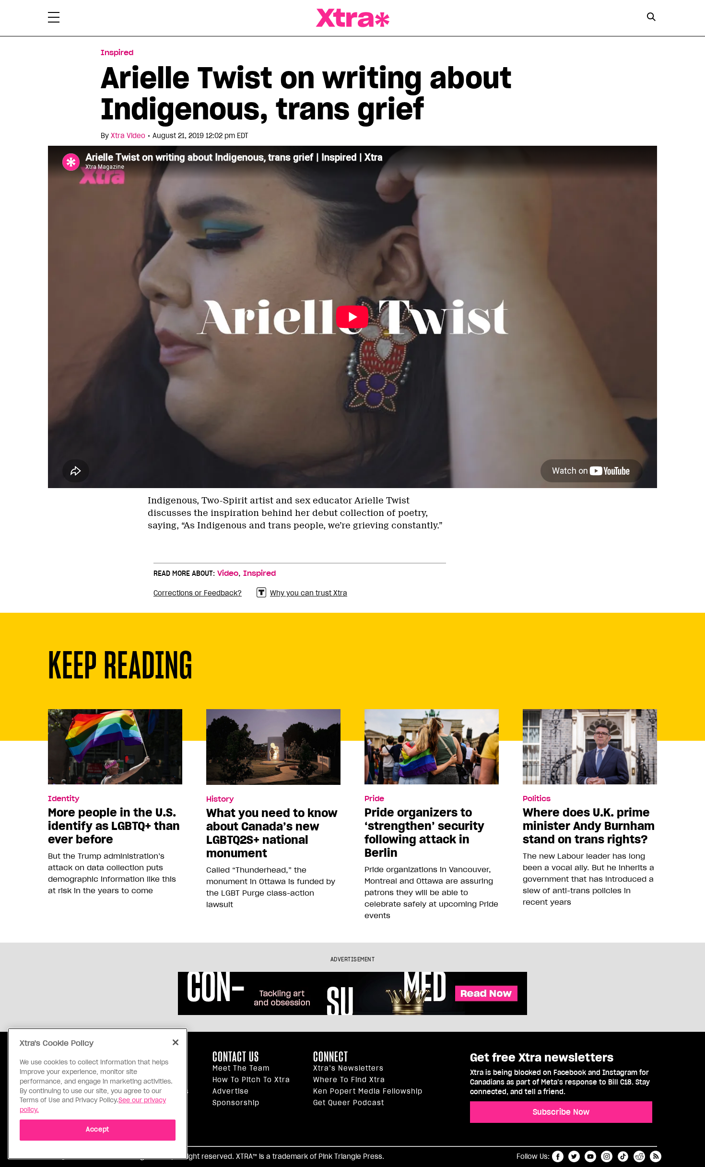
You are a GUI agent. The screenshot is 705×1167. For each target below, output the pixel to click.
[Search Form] (651, 18)
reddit (639, 1156)
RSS (655, 1156)
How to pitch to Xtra (251, 1079)
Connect (330, 1056)
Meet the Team (241, 1068)
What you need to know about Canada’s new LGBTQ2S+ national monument (272, 833)
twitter (574, 1156)
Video (227, 573)
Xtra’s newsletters (348, 1068)
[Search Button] (651, 17)
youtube (590, 1156)
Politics (537, 798)
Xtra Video (128, 135)
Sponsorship (235, 1102)
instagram (606, 1156)
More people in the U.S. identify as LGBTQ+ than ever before (114, 826)
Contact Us (235, 1056)
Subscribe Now (561, 1112)
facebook (558, 1156)
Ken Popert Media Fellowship (368, 1091)
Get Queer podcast (348, 1102)
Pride (374, 798)
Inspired (117, 52)
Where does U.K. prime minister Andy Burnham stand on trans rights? (589, 826)
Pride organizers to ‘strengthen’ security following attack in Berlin (424, 833)
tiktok (623, 1156)
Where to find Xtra (349, 1079)
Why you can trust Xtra (308, 593)
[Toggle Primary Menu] (53, 19)
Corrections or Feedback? (197, 593)
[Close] (175, 1042)
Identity (63, 798)
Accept (97, 1129)
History (220, 799)
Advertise (230, 1091)
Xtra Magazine (352, 18)
